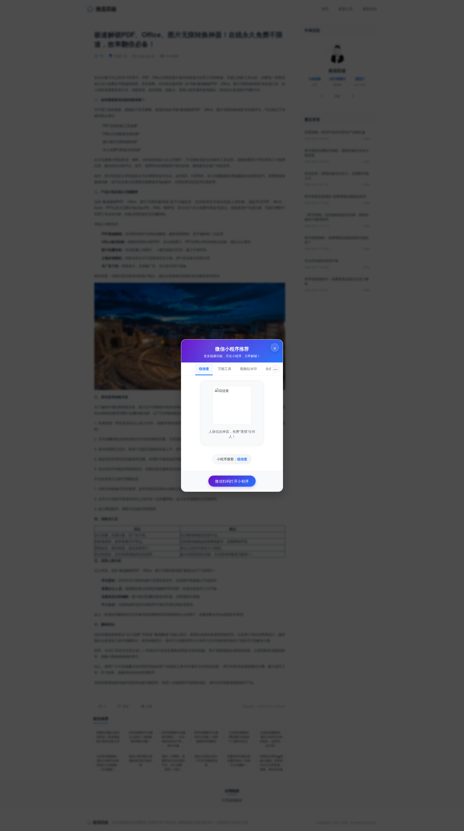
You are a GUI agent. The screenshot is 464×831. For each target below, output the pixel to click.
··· (275, 368)
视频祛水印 (248, 368)
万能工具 (224, 368)
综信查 (204, 368)
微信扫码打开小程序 (232, 481)
